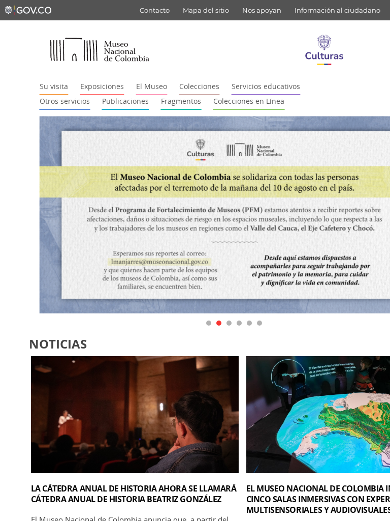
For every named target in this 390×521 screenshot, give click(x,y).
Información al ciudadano (337, 10)
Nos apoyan (261, 10)
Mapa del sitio (206, 10)
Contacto (155, 10)
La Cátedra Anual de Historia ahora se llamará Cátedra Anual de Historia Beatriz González (133, 494)
